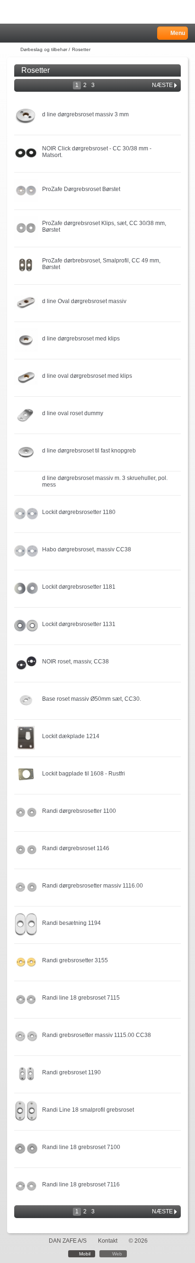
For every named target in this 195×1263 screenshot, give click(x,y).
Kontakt (107, 1241)
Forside (12, 49)
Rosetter (81, 49)
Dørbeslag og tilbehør (43, 49)
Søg (36, 33)
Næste (162, 85)
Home (12, 33)
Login (24, 33)
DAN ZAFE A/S (68, 1241)
